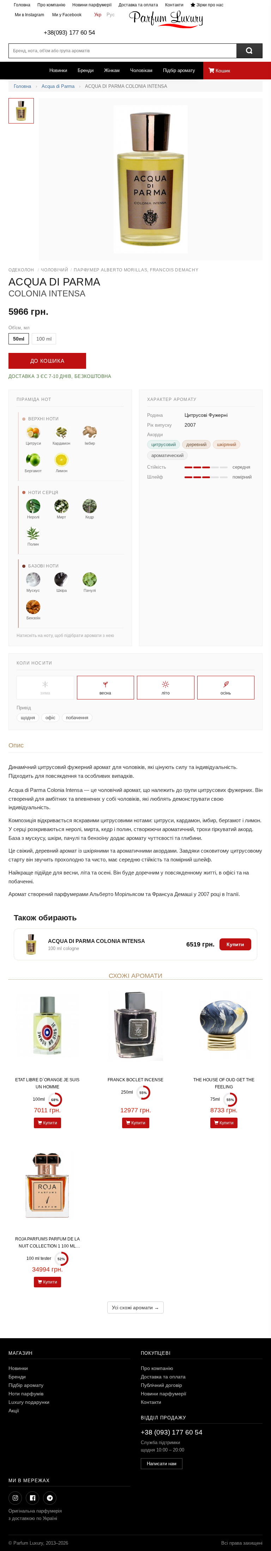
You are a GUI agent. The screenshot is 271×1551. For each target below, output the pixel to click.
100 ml (44, 339)
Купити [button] (235, 944)
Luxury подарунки (28, 1402)
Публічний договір (161, 1385)
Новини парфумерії (92, 4)
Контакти (174, 4)
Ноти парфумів (25, 1393)
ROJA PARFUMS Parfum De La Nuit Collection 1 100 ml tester (47, 1246)
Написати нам (161, 1463)
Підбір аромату (179, 70)
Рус (111, 14)
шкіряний (226, 444)
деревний (196, 444)
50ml (18, 339)
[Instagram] (15, 1498)
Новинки (58, 70)
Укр (97, 14)
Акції (13, 1410)
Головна (22, 4)
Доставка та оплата (138, 4)
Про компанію (51, 4)
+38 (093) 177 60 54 (172, 1432)
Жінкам (112, 70)
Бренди (86, 70)
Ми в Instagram (29, 14)
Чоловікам (141, 70)
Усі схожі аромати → (135, 1307)
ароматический (167, 455)
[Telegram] (49, 1498)
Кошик (222, 70)
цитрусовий (163, 444)
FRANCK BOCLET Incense (135, 1079)
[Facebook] (32, 1498)
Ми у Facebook (66, 14)
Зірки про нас (209, 4)
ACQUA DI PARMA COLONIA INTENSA (96, 941)
